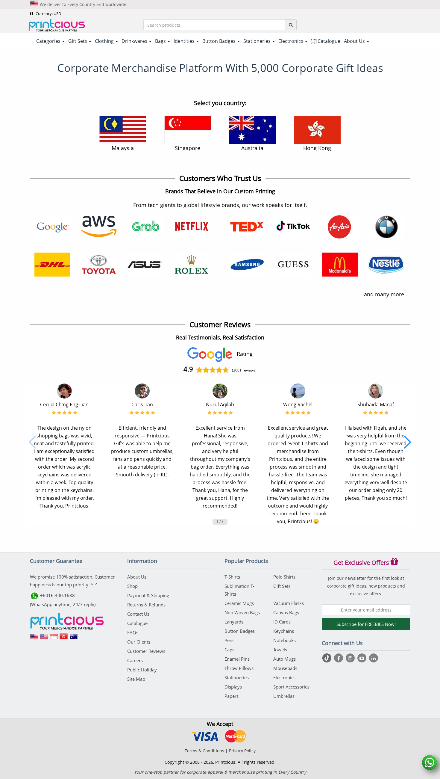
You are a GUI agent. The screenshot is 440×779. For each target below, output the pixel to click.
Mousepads (285, 668)
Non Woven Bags (242, 612)
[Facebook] (339, 658)
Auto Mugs (284, 659)
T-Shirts (232, 577)
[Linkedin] (373, 658)
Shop (132, 586)
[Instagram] (351, 658)
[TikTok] (327, 658)
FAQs (132, 632)
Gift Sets (281, 586)
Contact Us (138, 614)
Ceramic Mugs (239, 603)
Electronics (284, 677)
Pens (229, 640)
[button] (32, 442)
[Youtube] (362, 658)
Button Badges (239, 631)
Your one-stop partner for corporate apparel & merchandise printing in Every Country (220, 772)
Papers (231, 696)
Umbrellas (284, 696)
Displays (233, 687)
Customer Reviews (146, 651)
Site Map (136, 679)
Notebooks (284, 640)
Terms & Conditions (204, 751)
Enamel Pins (237, 659)
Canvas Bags (286, 612)
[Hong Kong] (64, 638)
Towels (280, 650)
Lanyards (233, 622)
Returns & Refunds (146, 605)
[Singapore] (54, 638)
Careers (135, 660)
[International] (34, 638)
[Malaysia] (44, 638)
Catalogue (328, 41)
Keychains (283, 631)
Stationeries (236, 677)
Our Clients (138, 642)
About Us (136, 577)
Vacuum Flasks (288, 603)
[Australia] (73, 638)
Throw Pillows (239, 668)
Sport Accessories (291, 687)
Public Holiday (142, 670)
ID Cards (282, 622)
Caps (229, 650)
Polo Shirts (284, 577)
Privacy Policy (242, 751)
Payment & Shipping (148, 595)
